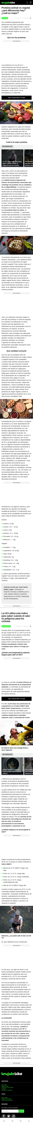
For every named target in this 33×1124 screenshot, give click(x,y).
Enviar (21, 1111)
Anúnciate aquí (16, 41)
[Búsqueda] (27, 3)
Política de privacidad (6, 1100)
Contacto (3, 1088)
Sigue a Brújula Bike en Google (16, 97)
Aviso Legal (4, 1097)
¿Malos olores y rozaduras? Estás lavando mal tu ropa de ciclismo (11, 771)
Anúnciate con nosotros (7, 1087)
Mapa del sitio (5, 1086)
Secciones (4, 1084)
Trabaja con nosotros (6, 1090)
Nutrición (4, 18)
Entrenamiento (6, 626)
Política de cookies (6, 1099)
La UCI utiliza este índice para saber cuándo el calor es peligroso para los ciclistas (12, 163)
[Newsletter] (30, 3)
